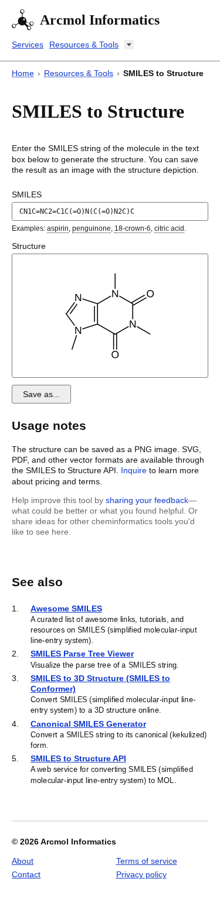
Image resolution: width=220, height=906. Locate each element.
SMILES (27, 194)
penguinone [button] (91, 228)
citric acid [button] (169, 228)
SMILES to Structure (163, 73)
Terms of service (146, 861)
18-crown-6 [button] (132, 228)
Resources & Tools (84, 44)
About (22, 861)
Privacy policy (141, 874)
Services (27, 44)
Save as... (41, 394)
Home (23, 73)
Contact (26, 874)
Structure (29, 246)
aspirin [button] (58, 228)
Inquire (134, 470)
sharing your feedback (147, 500)
